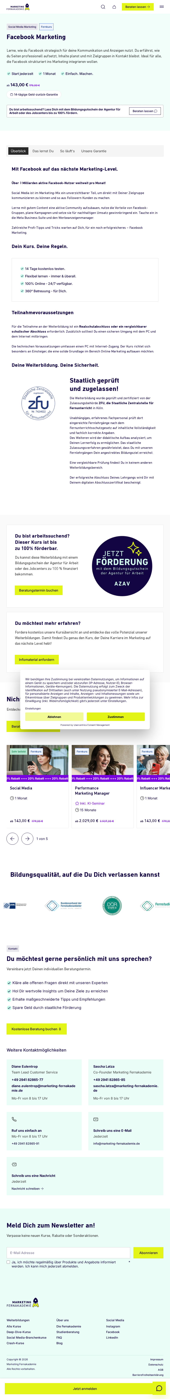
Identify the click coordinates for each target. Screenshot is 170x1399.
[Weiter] (27, 838)
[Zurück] (12, 838)
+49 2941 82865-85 (109, 1080)
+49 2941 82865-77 (27, 1080)
